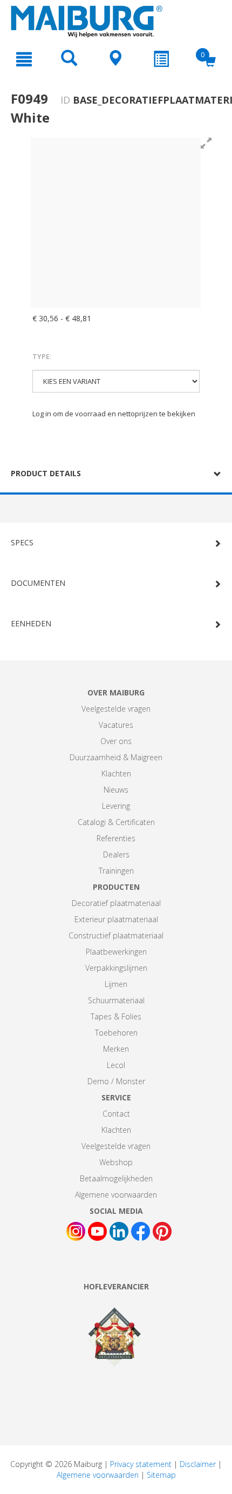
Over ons (116, 741)
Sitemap (161, 1475)
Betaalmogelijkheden (116, 1178)
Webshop (116, 1162)
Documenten (38, 583)
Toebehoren (116, 1032)
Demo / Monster (116, 1081)
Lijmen (116, 984)
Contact (116, 1113)
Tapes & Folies (116, 1016)
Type (41, 356)
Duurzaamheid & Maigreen (116, 757)
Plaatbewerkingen (116, 952)
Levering (116, 806)
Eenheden (31, 623)
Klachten (116, 773)
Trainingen (116, 871)
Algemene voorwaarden (116, 1194)
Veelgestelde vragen (116, 709)
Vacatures (116, 725)
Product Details (46, 473)
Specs (22, 542)
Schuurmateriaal (116, 1000)
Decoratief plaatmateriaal (116, 903)
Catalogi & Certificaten (116, 822)
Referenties (116, 838)
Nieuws (116, 790)
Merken (116, 1049)
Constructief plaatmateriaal (116, 935)
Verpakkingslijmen (116, 968)
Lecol (116, 1065)
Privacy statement (141, 1464)
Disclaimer (198, 1464)
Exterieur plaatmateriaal (116, 919)
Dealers (116, 854)
